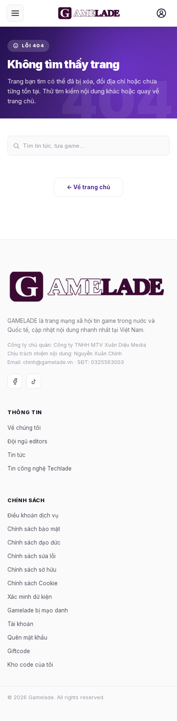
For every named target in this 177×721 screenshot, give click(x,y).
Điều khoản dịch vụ (32, 515)
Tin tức (16, 455)
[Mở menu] (15, 13)
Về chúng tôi (24, 427)
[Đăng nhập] (161, 13)
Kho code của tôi (30, 665)
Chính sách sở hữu (31, 570)
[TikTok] (33, 381)
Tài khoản (20, 624)
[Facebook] (14, 381)
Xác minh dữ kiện (29, 597)
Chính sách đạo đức (34, 543)
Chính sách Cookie (32, 583)
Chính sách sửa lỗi (31, 556)
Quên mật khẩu (27, 638)
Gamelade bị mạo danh (37, 610)
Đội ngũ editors (27, 441)
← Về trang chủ (88, 186)
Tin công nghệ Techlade (39, 468)
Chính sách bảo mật (33, 529)
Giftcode (18, 651)
